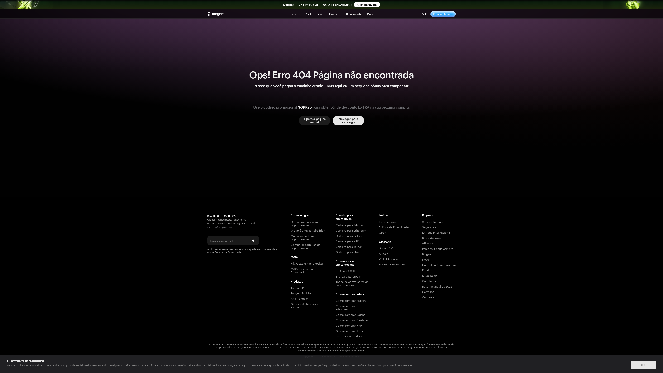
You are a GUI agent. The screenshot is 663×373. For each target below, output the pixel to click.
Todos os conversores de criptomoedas (352, 283)
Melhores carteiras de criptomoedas (305, 237)
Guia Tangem (431, 280)
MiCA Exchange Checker (307, 263)
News (425, 259)
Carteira (295, 13)
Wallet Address (389, 258)
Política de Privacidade (228, 252)
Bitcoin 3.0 (386, 247)
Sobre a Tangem (433, 221)
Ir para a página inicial (314, 120)
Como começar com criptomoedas (304, 223)
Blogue (426, 253)
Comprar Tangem (443, 13)
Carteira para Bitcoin (349, 224)
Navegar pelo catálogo (348, 120)
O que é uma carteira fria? (308, 230)
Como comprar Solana (351, 314)
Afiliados (428, 243)
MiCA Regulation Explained (302, 270)
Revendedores (431, 237)
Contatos (428, 296)
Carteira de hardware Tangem (305, 305)
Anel (308, 13)
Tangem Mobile (301, 292)
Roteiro (427, 269)
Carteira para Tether (349, 246)
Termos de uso (388, 221)
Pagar (320, 13)
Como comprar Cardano (352, 319)
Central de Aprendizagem (439, 264)
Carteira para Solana (349, 235)
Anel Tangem (299, 298)
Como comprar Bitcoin (351, 300)
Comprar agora (366, 4)
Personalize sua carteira (437, 248)
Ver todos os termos (392, 264)
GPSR (382, 232)
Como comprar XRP (349, 325)
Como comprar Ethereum (346, 307)
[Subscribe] (253, 240)
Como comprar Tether (350, 330)
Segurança (429, 226)
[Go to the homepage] (216, 14)
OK (643, 364)
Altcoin (383, 253)
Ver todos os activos (349, 336)
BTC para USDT (345, 270)
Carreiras (428, 291)
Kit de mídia (430, 275)
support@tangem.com (220, 227)
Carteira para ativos (349, 251)
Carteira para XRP (347, 240)
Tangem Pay (299, 287)
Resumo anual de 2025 (437, 286)
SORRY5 (305, 107)
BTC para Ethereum (348, 276)
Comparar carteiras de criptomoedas (305, 246)
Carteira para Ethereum (351, 230)
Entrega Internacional (436, 232)
